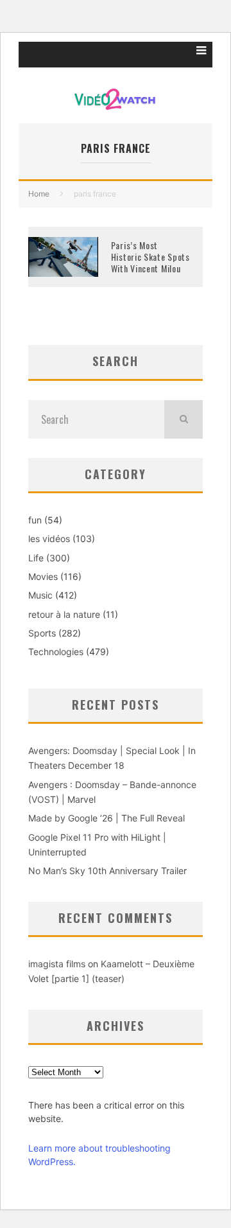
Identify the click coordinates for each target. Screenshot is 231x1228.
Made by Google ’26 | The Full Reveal (106, 817)
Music (40, 595)
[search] (183, 419)
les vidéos (49, 538)
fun (35, 519)
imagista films (56, 963)
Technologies (55, 651)
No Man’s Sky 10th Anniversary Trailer (107, 870)
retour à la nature (64, 614)
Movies (43, 576)
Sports (42, 632)
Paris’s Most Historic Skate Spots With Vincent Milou (150, 256)
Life (36, 557)
